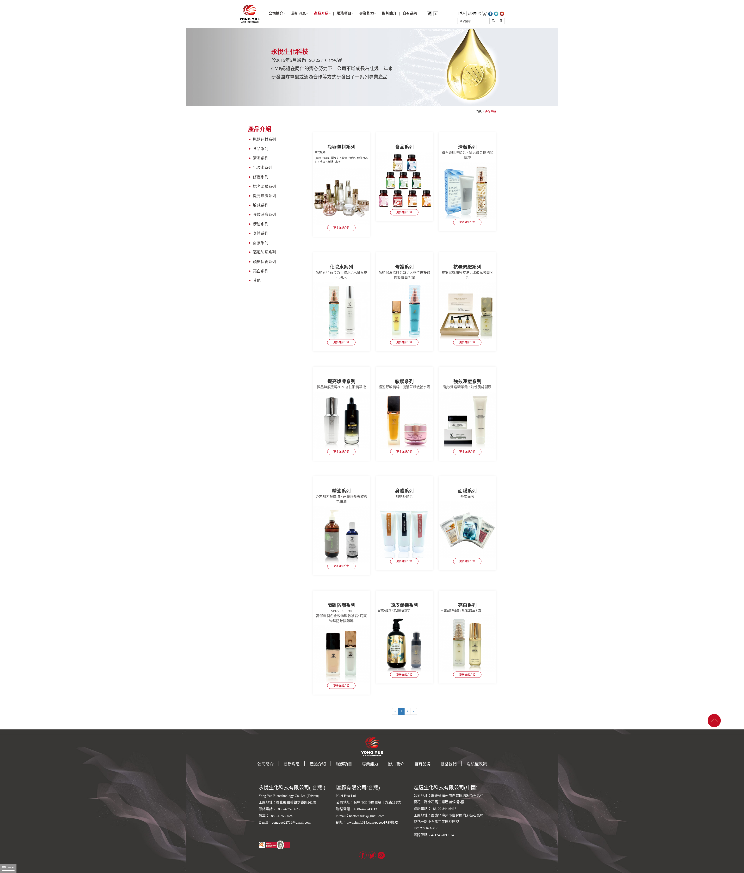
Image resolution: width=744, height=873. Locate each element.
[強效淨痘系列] (467, 420)
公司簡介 (265, 764)
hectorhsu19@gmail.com (366, 816)
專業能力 (370, 764)
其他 (257, 280)
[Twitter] (372, 855)
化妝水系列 (262, 167)
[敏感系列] (404, 420)
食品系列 (260, 149)
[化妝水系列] (341, 310)
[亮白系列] (467, 643)
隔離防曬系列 (264, 252)
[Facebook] (363, 855)
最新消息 (291, 764)
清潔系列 (260, 158)
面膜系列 (260, 243)
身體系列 (260, 233)
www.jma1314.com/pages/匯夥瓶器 (372, 822)
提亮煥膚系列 (264, 196)
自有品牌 (410, 13)
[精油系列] (341, 534)
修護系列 (260, 177)
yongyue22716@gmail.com (291, 822)
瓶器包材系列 (264, 139)
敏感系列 (260, 205)
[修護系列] (404, 310)
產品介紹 (490, 111)
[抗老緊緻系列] (467, 310)
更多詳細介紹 (341, 227)
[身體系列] (404, 529)
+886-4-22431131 (366, 809)
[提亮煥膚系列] (341, 420)
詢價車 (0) (475, 13)
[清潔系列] (467, 190)
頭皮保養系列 (264, 262)
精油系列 (260, 224)
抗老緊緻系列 (264, 186)
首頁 (479, 111)
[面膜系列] (467, 529)
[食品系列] (404, 180)
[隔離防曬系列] (341, 654)
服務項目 (344, 764)
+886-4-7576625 (288, 809)
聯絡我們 (448, 764)
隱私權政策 (477, 764)
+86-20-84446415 (443, 809)
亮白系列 (260, 271)
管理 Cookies (8, 867)
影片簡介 (389, 13)
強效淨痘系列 (264, 215)
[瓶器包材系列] (341, 196)
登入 (462, 13)
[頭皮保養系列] (404, 643)
